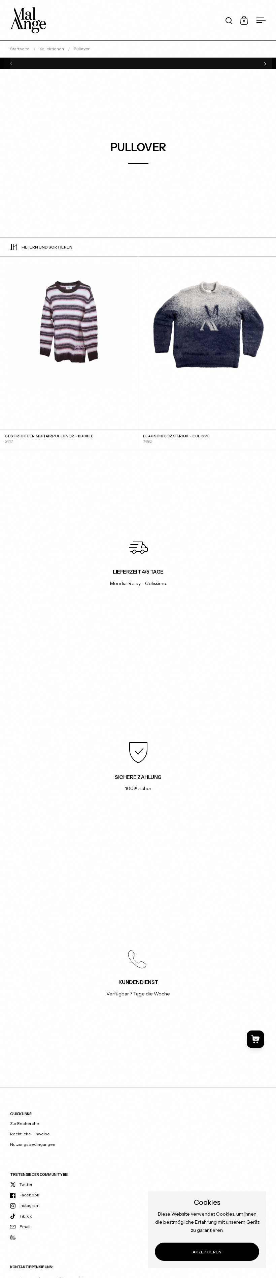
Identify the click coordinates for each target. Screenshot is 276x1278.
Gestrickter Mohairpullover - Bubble (69, 352)
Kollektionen (51, 48)
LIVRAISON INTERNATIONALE (138, 63)
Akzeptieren (207, 1251)
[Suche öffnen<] (229, 20)
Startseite (20, 48)
